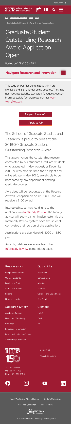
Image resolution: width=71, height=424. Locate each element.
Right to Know (47, 405)
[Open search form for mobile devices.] (53, 9)
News (31, 18)
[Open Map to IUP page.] (46, 9)
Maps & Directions (48, 356)
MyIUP (40, 313)
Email (39, 318)
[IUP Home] (18, 9)
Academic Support (13, 313)
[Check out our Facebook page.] (7, 383)
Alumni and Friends (13, 288)
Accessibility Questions (15, 339)
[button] (61, 9)
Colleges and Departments (49, 294)
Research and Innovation (18, 18)
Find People (42, 299)
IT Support (9, 324)
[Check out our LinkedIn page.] (63, 383)
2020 (37, 18)
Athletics (41, 283)
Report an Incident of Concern (18, 334)
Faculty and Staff (12, 283)
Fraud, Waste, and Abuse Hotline (24, 399)
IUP (6, 18)
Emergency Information (15, 329)
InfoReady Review (34, 212)
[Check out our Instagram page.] (26, 383)
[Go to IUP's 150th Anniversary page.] (12, 355)
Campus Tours (43, 278)
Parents (8, 294)
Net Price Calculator (27, 405)
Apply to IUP (36, 122)
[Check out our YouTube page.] (44, 383)
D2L (39, 324)
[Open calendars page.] (38, 9)
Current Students (13, 278)
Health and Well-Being (15, 318)
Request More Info (35, 114)
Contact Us (45, 350)
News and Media (12, 299)
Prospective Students (14, 272)
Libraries (41, 288)
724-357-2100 (18, 374)
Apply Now (42, 272)
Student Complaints (52, 399)
